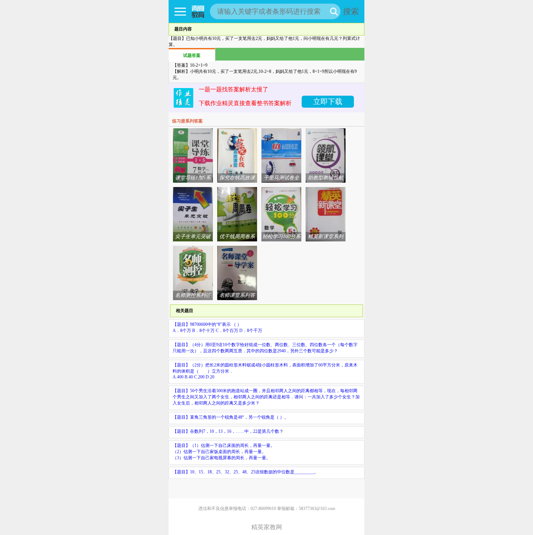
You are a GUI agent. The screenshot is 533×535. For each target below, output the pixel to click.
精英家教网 (266, 527)
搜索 (351, 11)
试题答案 (192, 55)
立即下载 (327, 101)
